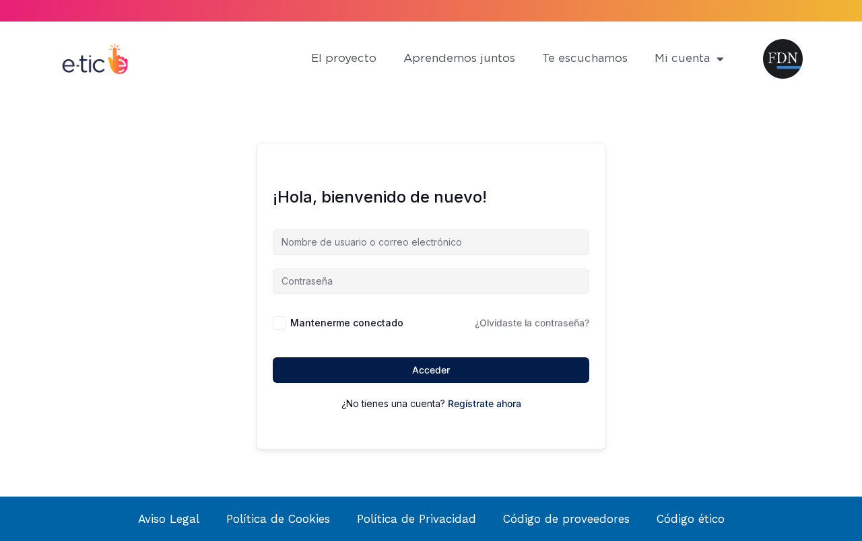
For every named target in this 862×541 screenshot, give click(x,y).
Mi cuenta (682, 58)
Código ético (691, 519)
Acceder (431, 369)
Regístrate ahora (484, 403)
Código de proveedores (566, 519)
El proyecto (343, 58)
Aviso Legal (168, 519)
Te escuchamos (585, 58)
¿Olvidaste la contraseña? (532, 322)
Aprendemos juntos (459, 58)
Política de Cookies (278, 519)
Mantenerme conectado (346, 322)
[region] (175, 427)
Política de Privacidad (416, 519)
